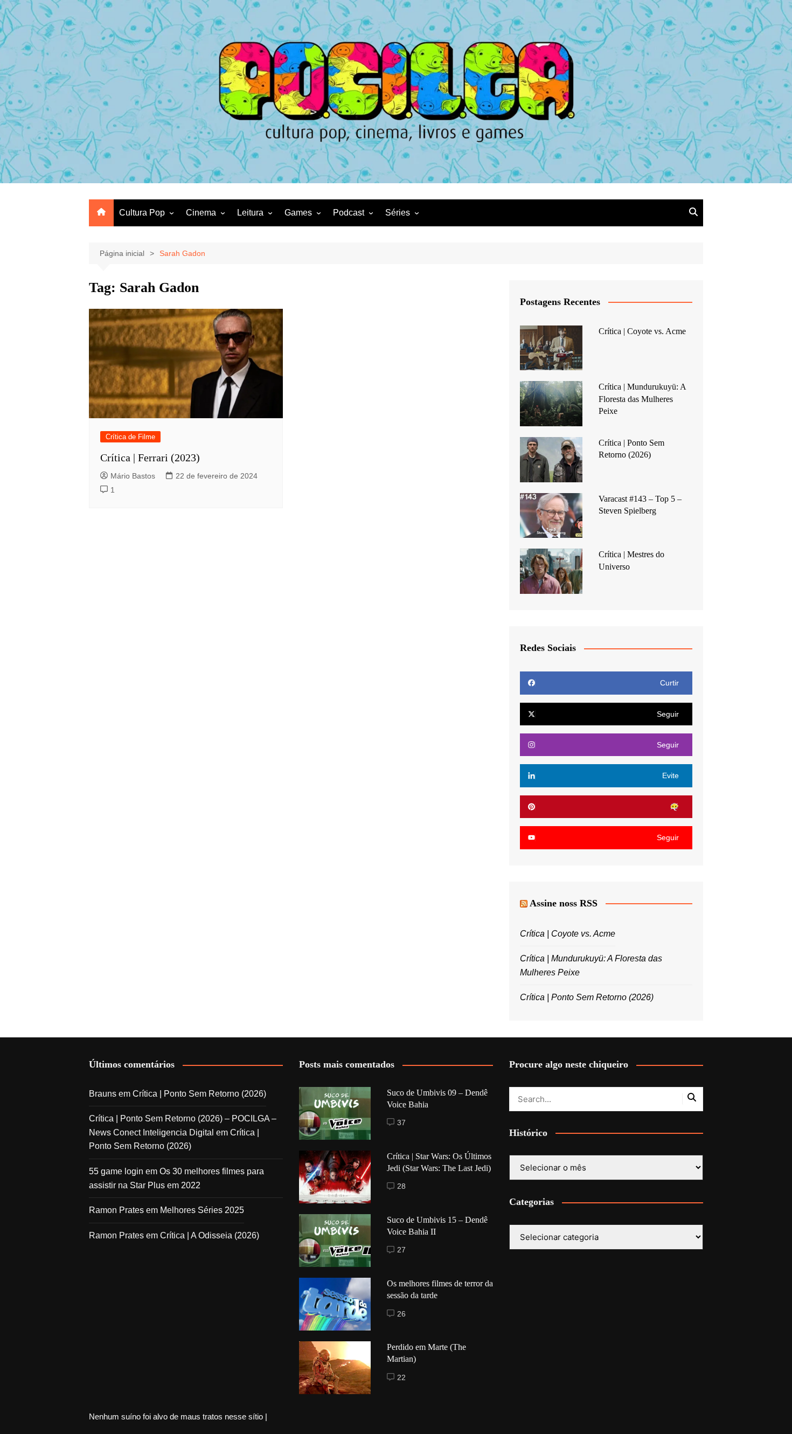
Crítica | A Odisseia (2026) (209, 1235)
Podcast (348, 212)
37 (401, 1122)
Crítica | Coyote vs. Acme (642, 331)
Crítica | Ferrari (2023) (150, 457)
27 (401, 1249)
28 (401, 1186)
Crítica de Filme (130, 437)
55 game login (116, 1171)
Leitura (250, 212)
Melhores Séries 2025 (202, 1210)
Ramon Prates (116, 1210)
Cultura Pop (142, 212)
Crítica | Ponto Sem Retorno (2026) (587, 997)
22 (401, 1377)
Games (298, 212)
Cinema (201, 212)
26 (401, 1314)
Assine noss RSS (564, 903)
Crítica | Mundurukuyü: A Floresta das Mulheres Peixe (642, 398)
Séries (397, 212)
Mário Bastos (132, 476)
